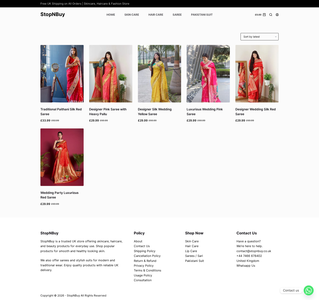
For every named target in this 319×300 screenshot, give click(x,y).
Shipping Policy (144, 251)
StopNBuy (52, 14)
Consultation (143, 280)
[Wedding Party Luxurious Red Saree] (62, 157)
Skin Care (131, 14)
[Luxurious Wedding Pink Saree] (208, 73)
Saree (177, 14)
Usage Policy (143, 275)
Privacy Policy (144, 265)
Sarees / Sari (194, 256)
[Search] (270, 14)
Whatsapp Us (245, 265)
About (138, 241)
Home (111, 14)
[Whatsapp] (309, 290)
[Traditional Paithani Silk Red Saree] (62, 73)
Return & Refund (145, 261)
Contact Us (142, 246)
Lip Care (191, 251)
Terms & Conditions (147, 270)
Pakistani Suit (202, 14)
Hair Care (155, 14)
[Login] (277, 14)
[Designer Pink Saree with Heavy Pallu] (110, 73)
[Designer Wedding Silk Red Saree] (257, 73)
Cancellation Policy (147, 256)
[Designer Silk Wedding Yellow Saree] (159, 73)
